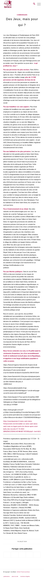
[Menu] (38, 4)
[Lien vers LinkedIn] (36, 574)
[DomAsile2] (7, 4)
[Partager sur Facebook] (7, 555)
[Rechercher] (33, 4)
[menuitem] (33, 4)
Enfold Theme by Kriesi (23, 572)
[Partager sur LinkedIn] (14, 555)
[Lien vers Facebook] (30, 574)
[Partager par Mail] (22, 555)
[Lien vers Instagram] (29, 555)
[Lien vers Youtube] (36, 555)
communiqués (22, 15)
